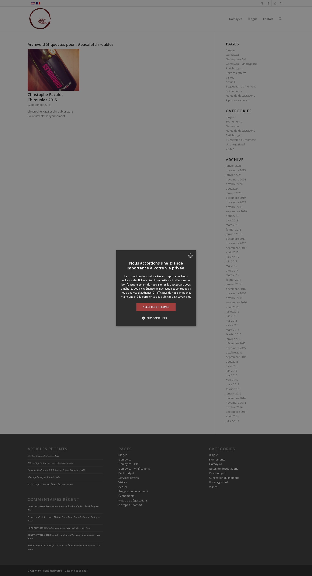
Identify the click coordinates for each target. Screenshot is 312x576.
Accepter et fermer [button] (156, 307)
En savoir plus (182, 297)
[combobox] (190, 255)
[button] (156, 318)
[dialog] (156, 288)
